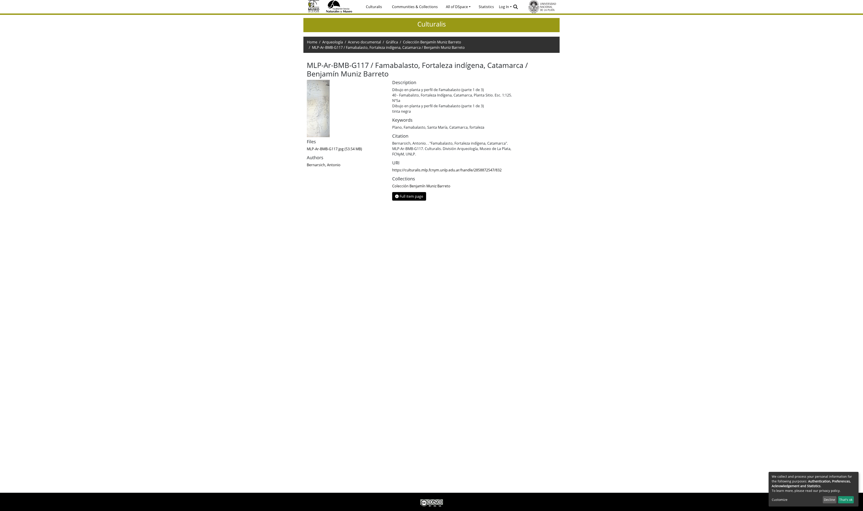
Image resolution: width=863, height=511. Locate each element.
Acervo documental (364, 42)
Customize (779, 500)
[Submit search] (516, 7)
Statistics (486, 6)
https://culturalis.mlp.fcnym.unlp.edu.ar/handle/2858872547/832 (447, 170)
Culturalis (374, 6)
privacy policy (829, 491)
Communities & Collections (415, 6)
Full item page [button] (411, 196)
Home (312, 42)
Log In (504, 6)
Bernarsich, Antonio (323, 164)
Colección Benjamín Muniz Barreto (432, 42)
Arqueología (332, 42)
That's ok (845, 500)
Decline (829, 500)
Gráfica (392, 42)
